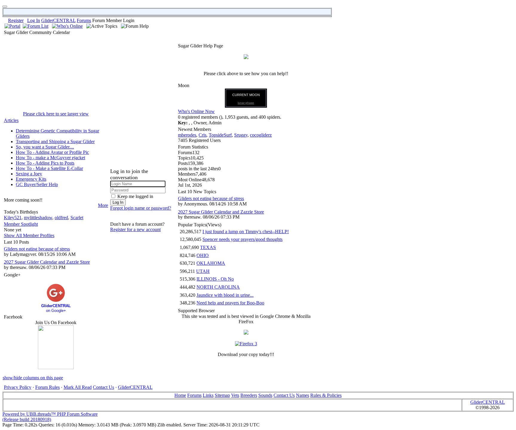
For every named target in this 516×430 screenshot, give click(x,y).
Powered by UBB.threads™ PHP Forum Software (50, 414)
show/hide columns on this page (33, 377)
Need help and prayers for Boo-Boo (230, 302)
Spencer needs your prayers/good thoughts (242, 239)
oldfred (61, 217)
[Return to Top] (4, 6)
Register (16, 20)
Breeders (248, 395)
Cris (202, 134)
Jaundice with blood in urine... (225, 295)
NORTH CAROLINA (218, 287)
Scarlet (76, 217)
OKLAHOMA (210, 263)
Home (180, 395)
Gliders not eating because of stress (37, 248)
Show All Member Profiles (29, 235)
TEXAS (208, 247)
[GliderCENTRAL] (56, 367)
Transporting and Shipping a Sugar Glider (55, 141)
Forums (84, 20)
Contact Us (103, 387)
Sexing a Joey (29, 173)
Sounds (265, 395)
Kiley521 (13, 217)
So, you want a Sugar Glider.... (45, 146)
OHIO (202, 255)
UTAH (203, 271)
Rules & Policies (326, 395)
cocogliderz (261, 134)
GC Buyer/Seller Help (37, 184)
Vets (235, 395)
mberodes (187, 134)
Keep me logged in (135, 196)
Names (302, 395)
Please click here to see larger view (56, 113)
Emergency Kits (31, 179)
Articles (11, 120)
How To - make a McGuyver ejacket (50, 157)
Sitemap (222, 395)
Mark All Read (78, 387)
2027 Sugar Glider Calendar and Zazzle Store (47, 262)
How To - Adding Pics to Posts (45, 162)
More (103, 205)
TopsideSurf (220, 134)
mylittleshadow (38, 217)
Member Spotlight (21, 224)
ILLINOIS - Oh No (215, 278)
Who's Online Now (196, 111)
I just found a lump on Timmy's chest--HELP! (245, 231)
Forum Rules (47, 387)
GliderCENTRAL (58, 20)
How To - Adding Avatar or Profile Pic (52, 152)
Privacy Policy (17, 387)
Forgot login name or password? (140, 208)
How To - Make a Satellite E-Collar (49, 168)
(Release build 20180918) (26, 419)
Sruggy (241, 134)
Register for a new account (135, 229)
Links (208, 395)
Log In (33, 20)
